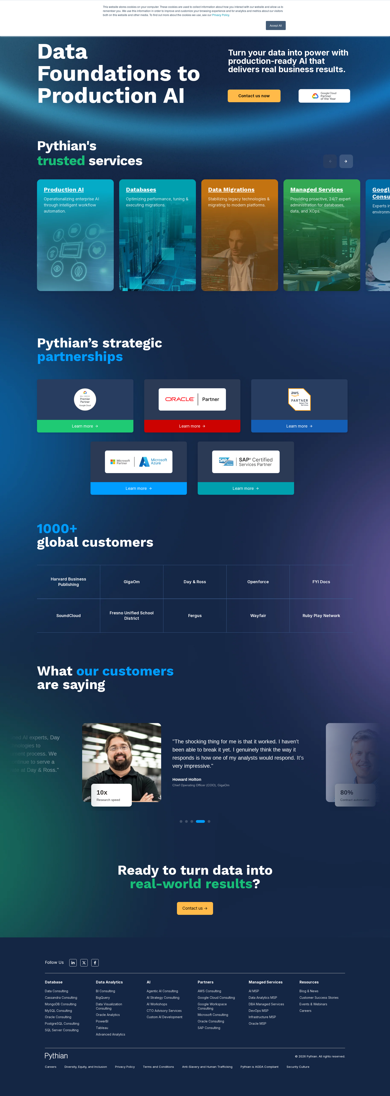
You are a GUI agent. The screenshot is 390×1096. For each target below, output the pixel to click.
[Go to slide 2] (186, 821)
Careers (305, 1011)
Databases (141, 189)
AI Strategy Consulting (163, 997)
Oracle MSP (257, 1023)
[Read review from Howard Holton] (195, 762)
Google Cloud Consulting (216, 997)
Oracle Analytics (108, 1015)
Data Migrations (231, 189)
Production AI (64, 189)
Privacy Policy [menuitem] (125, 1066)
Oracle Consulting (58, 1017)
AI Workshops (157, 1004)
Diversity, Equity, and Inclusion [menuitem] (86, 1066)
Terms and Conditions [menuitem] (158, 1066)
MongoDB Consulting (60, 1004)
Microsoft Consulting (213, 1015)
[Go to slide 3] (191, 821)
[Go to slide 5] (209, 821)
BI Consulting (105, 991)
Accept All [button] (276, 25)
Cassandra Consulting (61, 997)
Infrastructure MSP (262, 1017)
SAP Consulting (209, 1028)
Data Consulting (56, 991)
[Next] (346, 161)
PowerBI (102, 1021)
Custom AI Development (164, 1017)
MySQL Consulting (58, 1011)
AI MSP (254, 991)
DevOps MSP (259, 1011)
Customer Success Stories (319, 997)
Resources (309, 982)
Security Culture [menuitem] (298, 1066)
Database (54, 982)
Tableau (102, 1028)
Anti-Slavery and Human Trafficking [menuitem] (207, 1066)
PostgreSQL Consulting (62, 1023)
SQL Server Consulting (62, 1030)
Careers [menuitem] (50, 1066)
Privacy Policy (220, 15)
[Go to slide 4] (200, 821)
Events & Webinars (313, 1004)
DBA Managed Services (266, 1004)
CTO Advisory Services (164, 1011)
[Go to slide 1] (181, 821)
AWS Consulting (209, 991)
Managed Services (316, 189)
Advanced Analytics (110, 1034)
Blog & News (308, 991)
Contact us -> (195, 908)
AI (148, 982)
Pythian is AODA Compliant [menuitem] (260, 1066)
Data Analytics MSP (263, 997)
